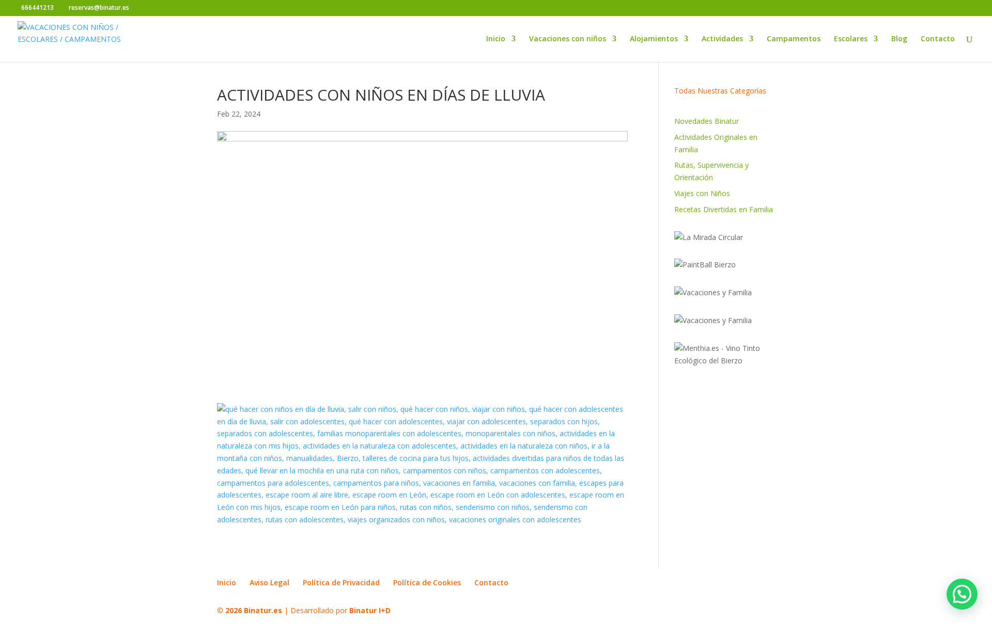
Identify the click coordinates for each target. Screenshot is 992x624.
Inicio (495, 39)
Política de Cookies (427, 582)
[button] (962, 594)
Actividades (722, 39)
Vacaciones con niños (567, 39)
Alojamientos (654, 39)
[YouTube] (171, 8)
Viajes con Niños (702, 193)
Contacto (938, 39)
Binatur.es (263, 610)
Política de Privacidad (341, 582)
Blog (899, 39)
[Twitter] (155, 8)
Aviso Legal (269, 582)
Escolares (850, 39)
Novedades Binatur (706, 121)
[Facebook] (140, 8)
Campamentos (793, 39)
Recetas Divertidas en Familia (723, 209)
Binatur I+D (370, 610)
